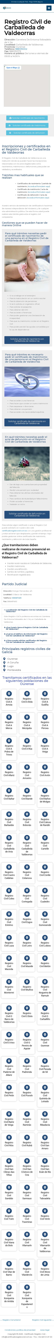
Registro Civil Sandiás (9, 1195)
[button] (27, 611)
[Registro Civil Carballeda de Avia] (9, 837)
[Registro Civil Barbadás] (9, 814)
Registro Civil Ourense (45, 1042)
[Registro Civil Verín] (45, 1211)
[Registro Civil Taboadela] (45, 1187)
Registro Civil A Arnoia (9, 701)
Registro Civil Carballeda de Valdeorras (27, 848)
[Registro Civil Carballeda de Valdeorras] (27, 837)
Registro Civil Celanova (27, 875)
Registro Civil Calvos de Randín (45, 822)
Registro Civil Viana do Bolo (9, 1242)
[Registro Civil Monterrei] (9, 981)
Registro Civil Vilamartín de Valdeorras (45, 1245)
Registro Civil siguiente (43, 1320)
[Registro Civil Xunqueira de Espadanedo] (27, 1287)
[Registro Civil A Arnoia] (9, 693)
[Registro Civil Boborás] (27, 814)
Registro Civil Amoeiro (27, 775)
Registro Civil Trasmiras (27, 1219)
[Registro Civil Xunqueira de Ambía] (9, 1287)
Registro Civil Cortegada (27, 898)
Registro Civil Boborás (27, 822)
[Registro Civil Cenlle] (45, 867)
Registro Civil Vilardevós (27, 1272)
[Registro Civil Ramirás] (27, 1114)
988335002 (21, 49)
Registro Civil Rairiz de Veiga (9, 1122)
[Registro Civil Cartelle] (45, 837)
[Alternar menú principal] (49, 8)
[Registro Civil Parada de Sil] (45, 1061)
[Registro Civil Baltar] (9, 790)
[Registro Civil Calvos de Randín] (45, 814)
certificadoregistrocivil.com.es (14, 531)
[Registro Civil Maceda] (9, 958)
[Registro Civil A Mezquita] (27, 717)
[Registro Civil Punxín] (27, 1087)
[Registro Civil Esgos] (27, 914)
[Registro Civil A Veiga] (45, 741)
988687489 (16, 598)
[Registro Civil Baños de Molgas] (45, 790)
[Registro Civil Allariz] (9, 767)
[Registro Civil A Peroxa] (45, 717)
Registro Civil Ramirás (27, 1122)
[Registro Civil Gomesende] (45, 914)
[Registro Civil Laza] (9, 937)
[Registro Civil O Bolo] (27, 1008)
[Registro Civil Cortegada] (27, 890)
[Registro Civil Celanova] (27, 867)
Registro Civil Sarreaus (27, 1195)
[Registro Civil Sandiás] (9, 1187)
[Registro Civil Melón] (45, 958)
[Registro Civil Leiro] (27, 937)
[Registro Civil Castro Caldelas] (9, 867)
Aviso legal (44, 1330)
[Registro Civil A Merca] (9, 717)
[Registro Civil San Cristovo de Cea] (27, 1161)
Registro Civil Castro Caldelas (9, 875)
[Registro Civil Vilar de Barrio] (9, 1264)
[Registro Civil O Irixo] (9, 1034)
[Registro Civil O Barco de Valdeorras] (9, 1008)
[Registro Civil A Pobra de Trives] (9, 741)
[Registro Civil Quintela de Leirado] (45, 1087)
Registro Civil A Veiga (45, 749)
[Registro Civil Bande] (27, 790)
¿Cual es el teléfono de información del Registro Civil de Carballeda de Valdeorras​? (26, 635)
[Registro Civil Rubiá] (27, 1137)
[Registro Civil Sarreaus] (27, 1187)
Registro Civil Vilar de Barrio (9, 1272)
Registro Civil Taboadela (45, 1195)
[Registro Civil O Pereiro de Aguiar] (27, 1034)
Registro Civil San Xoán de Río (45, 1169)
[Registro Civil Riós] (9, 1137)
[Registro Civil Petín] (9, 1087)
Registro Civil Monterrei (9, 989)
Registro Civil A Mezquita (27, 725)
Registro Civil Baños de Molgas (45, 798)
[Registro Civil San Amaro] (45, 1137)
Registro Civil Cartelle (45, 845)
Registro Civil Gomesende (45, 922)
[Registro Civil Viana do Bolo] (9, 1234)
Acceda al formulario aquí (39, 186)
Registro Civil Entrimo (9, 922)
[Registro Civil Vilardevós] (27, 1264)
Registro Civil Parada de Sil (45, 1069)
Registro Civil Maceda (9, 966)
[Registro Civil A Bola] (27, 693)
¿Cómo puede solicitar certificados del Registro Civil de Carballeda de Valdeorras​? (26, 641)
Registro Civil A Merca (9, 725)
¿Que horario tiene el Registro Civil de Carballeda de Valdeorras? (27, 628)
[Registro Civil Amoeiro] (27, 767)
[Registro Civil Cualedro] (45, 890)
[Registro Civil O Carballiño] (45, 1008)
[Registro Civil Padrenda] (27, 1061)
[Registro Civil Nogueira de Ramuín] (45, 981)
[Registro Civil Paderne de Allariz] (9, 1061)
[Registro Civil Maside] (27, 958)
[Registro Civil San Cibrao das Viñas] (9, 1161)
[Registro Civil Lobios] (45, 937)
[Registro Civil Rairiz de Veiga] (9, 1114)
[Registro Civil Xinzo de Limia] (45, 1264)
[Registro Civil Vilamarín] (27, 1234)
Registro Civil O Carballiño (45, 1016)
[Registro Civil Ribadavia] (45, 1114)
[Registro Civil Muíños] (27, 981)
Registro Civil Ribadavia (45, 1122)
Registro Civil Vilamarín (27, 1242)
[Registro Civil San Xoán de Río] (45, 1161)
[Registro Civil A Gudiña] (45, 693)
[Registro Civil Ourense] (45, 1034)
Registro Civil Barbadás (9, 822)
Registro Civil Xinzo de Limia (45, 1272)
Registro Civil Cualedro (44, 898)
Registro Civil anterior (10, 1320)
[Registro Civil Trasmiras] (27, 1211)
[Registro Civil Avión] (45, 767)
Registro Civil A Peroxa (45, 725)
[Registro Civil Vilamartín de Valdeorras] (45, 1234)
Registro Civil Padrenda (27, 1069)
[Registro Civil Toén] (9, 1211)
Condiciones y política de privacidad (20, 1330)
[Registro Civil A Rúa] (27, 741)
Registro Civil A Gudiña (45, 701)
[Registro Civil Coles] (9, 890)
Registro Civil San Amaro (45, 1145)
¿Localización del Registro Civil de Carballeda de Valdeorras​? (26, 611)
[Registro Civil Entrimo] (9, 914)
